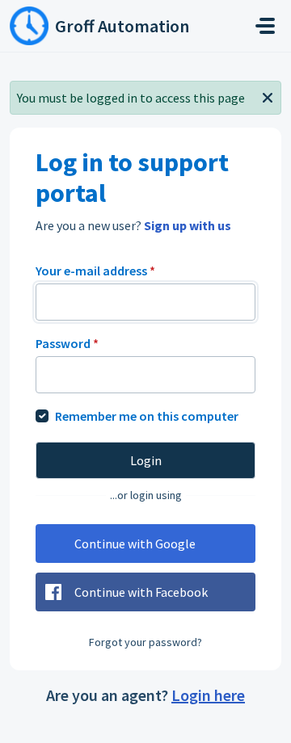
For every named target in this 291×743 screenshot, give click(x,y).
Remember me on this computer (146, 416)
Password (67, 343)
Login (146, 460)
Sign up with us (187, 225)
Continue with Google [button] (135, 543)
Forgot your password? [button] (145, 642)
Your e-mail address (95, 270)
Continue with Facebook (141, 592)
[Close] (267, 96)
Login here (208, 695)
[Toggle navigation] (265, 25)
